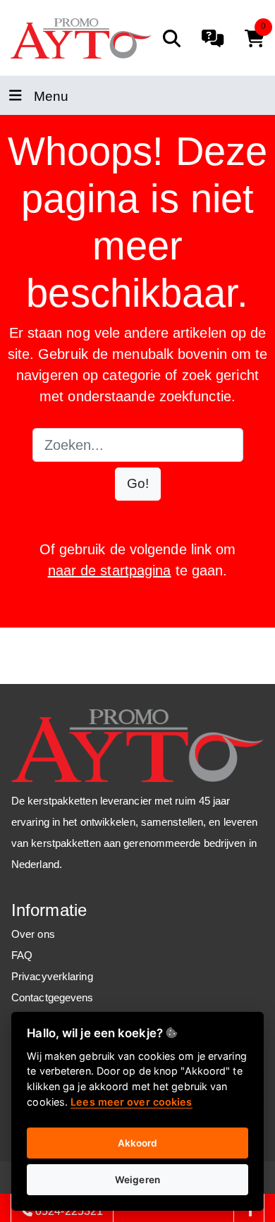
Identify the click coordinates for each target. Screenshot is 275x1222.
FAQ (21, 955)
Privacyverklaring (52, 976)
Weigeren (137, 1179)
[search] (172, 38)
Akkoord (138, 1143)
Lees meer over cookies (131, 1102)
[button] (138, 484)
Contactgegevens (52, 997)
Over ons (33, 934)
